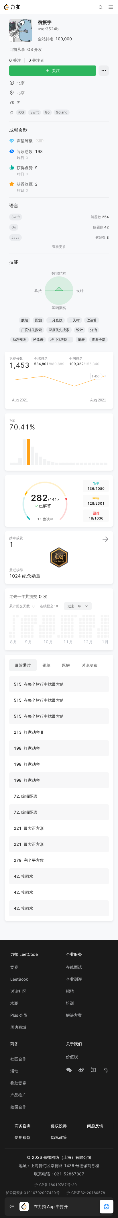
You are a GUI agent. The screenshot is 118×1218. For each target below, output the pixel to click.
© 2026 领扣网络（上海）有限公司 (59, 1157)
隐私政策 (59, 1137)
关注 (56, 70)
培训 (70, 1003)
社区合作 (18, 1059)
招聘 (70, 991)
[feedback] (106, 1206)
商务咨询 (23, 1125)
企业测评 (74, 979)
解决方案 (74, 1015)
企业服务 (74, 954)
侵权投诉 (59, 1125)
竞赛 (14, 967)
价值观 (72, 1057)
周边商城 (18, 1027)
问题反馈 (95, 1125)
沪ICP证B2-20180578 (85, 1193)
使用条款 (23, 1137)
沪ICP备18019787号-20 (55, 1185)
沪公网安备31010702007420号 (33, 1193)
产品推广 (18, 1095)
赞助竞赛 (18, 1083)
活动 (14, 1071)
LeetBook (19, 979)
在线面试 (74, 967)
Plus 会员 (18, 1015)
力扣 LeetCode (24, 954)
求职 (14, 1003)
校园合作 (18, 1107)
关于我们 (74, 1043)
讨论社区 (18, 991)
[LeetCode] (11, 7)
